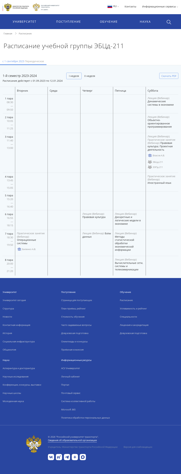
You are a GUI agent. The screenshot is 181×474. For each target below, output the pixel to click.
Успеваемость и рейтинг (133, 308)
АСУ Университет (70, 368)
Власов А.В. (159, 155)
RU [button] (115, 6)
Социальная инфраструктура (19, 341)
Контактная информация (16, 325)
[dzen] (75, 457)
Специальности (128, 316)
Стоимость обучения (72, 316)
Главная (8, 33)
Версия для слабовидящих (138, 446)
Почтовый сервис (70, 393)
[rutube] (59, 457)
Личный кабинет (70, 376)
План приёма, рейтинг (73, 308)
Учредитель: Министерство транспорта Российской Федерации (83, 446)
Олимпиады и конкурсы (74, 341)
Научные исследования (15, 376)
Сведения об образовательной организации (72, 440)
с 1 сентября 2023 (23, 61)
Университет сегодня (14, 300)
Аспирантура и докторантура (19, 368)
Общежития (9, 349)
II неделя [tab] (89, 76)
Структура (8, 308)
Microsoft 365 (68, 409)
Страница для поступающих (76, 300)
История (7, 333)
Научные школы (12, 393)
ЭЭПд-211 (158, 167)
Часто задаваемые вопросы (76, 325)
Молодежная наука (13, 401)
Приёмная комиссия (72, 349)
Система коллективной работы (78, 401)
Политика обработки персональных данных (85, 417)
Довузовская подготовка (74, 333)
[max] (83, 457)
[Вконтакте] (51, 457)
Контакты (130, 6)
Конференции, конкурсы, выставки (22, 384)
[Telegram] (67, 457)
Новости (7, 316)
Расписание (25, 33)
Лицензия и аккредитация (134, 325)
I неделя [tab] (74, 76)
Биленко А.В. (29, 249)
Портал (65, 384)
